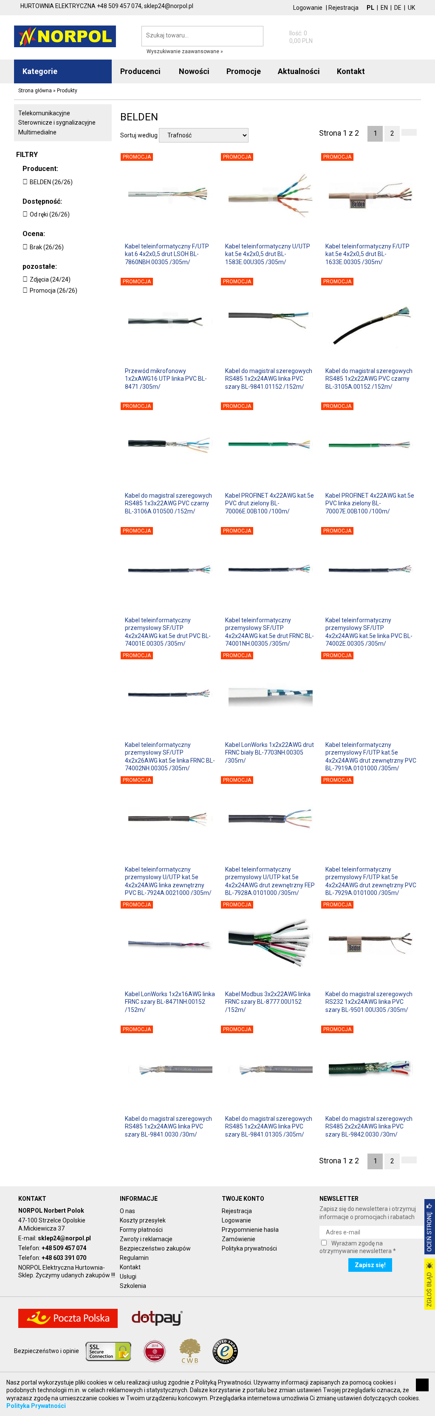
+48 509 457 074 (64, 1248)
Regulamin (134, 1257)
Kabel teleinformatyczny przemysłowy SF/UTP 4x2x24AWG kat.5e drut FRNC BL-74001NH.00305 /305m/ (269, 631)
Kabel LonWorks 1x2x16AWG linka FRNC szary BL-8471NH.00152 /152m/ (170, 1002)
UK (411, 7)
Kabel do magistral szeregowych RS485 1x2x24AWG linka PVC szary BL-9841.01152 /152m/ (268, 379)
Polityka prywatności (249, 1248)
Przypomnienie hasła (250, 1229)
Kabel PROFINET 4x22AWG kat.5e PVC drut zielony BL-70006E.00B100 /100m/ (269, 503)
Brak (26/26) (47, 247)
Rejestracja (343, 7)
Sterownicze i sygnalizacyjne (57, 122)
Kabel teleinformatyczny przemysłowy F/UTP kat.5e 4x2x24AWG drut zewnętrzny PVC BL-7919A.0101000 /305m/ (370, 756)
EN (384, 7)
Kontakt (130, 1267)
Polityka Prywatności (36, 1405)
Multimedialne (37, 132)
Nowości (194, 71)
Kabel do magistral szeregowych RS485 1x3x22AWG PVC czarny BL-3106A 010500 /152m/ (168, 503)
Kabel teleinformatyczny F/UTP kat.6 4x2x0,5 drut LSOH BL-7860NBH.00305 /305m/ (167, 254)
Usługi (128, 1276)
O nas (127, 1211)
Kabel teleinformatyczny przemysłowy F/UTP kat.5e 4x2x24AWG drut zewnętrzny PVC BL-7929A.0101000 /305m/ (370, 880)
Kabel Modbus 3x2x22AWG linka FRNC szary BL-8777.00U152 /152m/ (268, 1002)
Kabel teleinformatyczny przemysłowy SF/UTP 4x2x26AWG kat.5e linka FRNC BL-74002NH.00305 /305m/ (170, 756)
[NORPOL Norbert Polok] (65, 35)
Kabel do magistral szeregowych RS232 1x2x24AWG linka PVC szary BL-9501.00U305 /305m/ (368, 1002)
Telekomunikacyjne (44, 113)
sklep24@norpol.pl (64, 1238)
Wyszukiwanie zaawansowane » (185, 51)
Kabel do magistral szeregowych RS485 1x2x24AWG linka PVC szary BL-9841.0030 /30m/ (168, 1126)
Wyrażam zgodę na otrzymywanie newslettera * (357, 1247)
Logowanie (307, 7)
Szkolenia (133, 1285)
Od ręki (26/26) (50, 214)
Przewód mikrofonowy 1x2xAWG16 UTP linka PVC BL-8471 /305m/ (166, 379)
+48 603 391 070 (64, 1257)
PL (370, 7)
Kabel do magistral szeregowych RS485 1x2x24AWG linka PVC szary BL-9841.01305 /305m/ (268, 1126)
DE (397, 7)
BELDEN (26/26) (51, 182)
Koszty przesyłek (143, 1220)
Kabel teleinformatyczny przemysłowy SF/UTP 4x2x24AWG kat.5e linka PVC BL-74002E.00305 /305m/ (368, 631)
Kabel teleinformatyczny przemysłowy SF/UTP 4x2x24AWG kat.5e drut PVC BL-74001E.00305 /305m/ (168, 631)
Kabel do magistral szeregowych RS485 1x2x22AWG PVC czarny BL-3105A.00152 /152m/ (368, 379)
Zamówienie (238, 1239)
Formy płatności (141, 1229)
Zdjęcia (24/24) (50, 279)
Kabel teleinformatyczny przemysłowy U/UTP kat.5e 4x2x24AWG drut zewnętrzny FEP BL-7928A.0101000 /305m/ (270, 880)
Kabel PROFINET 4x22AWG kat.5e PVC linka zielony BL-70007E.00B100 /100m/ (369, 503)
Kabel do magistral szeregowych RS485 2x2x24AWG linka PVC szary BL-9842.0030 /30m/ (368, 1126)
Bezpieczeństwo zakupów (155, 1248)
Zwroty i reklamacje (146, 1239)
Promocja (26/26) (53, 290)
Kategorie (40, 71)
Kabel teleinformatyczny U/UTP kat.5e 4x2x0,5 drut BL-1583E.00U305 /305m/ (267, 254)
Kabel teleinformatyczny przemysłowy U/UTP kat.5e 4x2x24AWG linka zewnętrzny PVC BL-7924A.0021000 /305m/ (168, 880)
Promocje (243, 71)
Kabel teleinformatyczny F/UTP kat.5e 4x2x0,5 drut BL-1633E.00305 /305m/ (367, 254)
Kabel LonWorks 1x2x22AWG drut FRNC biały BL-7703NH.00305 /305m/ (269, 752)
